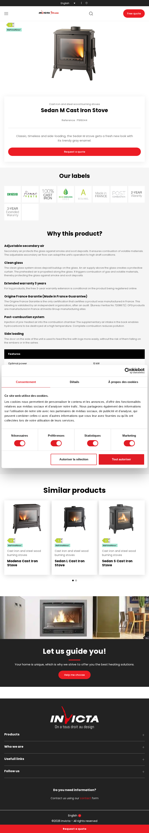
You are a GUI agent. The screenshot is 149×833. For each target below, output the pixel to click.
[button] (6, 13)
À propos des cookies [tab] (123, 382)
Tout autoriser (121, 459)
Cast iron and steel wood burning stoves (74, 104)
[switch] (56, 443)
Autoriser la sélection (73, 459)
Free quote (134, 13)
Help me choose (74, 675)
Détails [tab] (74, 382)
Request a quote (74, 152)
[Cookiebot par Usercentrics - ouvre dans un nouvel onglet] (128, 371)
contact (85, 798)
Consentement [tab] (26, 382)
